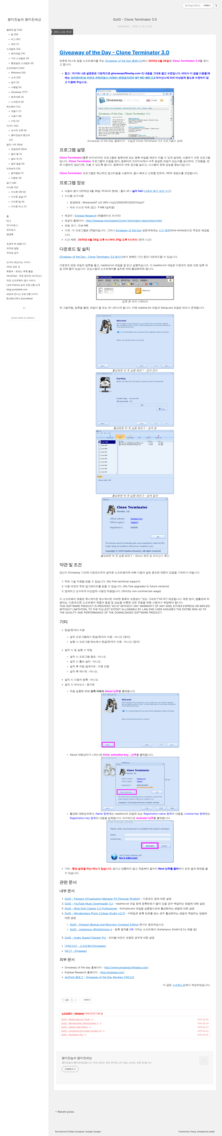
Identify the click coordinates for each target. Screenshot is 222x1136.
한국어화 (17, 96)
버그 (15, 39)
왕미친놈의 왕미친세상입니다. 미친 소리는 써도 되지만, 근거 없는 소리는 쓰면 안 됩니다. (107, 1062)
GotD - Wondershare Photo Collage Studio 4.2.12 (95, 913)
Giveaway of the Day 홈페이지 (123, 60)
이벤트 (16, 178)
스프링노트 (178, 985)
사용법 (15, 87)
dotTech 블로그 (74, 977)
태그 (9, 220)
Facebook (79, 1131)
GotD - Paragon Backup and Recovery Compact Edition (104, 924)
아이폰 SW (18, 191)
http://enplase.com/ (112, 972)
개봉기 (15, 111)
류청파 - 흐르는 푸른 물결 (20, 271)
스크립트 (13, 48)
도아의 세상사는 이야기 (19, 262)
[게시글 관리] (76, 1000)
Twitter (71, 1131)
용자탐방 (17, 173)
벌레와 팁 (14, 29)
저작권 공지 (13, 252)
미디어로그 (12, 225)
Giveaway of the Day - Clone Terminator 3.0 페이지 (91, 256)
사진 (14, 120)
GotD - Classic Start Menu (74, 1027)
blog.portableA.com (17, 289)
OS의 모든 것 (13, 266)
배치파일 (17, 53)
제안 (14, 44)
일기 (11, 182)
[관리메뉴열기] (216, 5)
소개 (15, 77)
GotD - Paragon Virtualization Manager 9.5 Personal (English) (102, 898)
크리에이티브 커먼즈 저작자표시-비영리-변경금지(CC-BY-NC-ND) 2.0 (113, 77)
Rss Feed (59, 1131)
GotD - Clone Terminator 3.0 (135, 19)
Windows (18, 72)
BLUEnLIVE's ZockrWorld (20, 298)
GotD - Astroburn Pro (72, 1034)
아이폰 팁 (17, 201)
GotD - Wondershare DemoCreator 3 (79, 1023)
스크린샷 (17, 101)
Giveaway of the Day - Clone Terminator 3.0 (114, 52)
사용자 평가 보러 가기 (157, 191)
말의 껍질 (17, 163)
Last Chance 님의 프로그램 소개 (23, 284)
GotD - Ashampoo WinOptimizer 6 (91, 929)
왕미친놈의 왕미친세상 (24, 19)
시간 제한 (164, 230)
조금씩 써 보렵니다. (17, 243)
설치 (14, 82)
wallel (212, 1131)
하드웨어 (13, 106)
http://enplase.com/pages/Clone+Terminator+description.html (124, 220)
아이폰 (12, 187)
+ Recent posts (64, 1111)
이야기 (12, 125)
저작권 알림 (13, 248)
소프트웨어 (15, 68)
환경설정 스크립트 (22, 63)
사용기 (16, 116)
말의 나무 (15, 144)
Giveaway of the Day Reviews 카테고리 (110, 977)
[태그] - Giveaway (76, 951)
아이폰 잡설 (18, 196)
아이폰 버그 (18, 206)
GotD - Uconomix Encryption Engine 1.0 (81, 1031)
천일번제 (18, 149)
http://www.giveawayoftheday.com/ (126, 967)
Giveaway (18, 92)
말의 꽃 (16, 154)
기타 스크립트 (19, 58)
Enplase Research (85, 215)
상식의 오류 (18, 130)
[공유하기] (72, 1000)
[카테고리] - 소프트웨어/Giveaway (85, 946)
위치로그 (11, 229)
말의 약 (16, 158)
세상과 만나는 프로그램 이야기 (22, 294)
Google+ (97, 1131)
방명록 (10, 234)
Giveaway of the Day (129, 230)
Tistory (193, 1131)
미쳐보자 (13, 168)
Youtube (89, 1131)
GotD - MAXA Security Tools (75, 1019)
